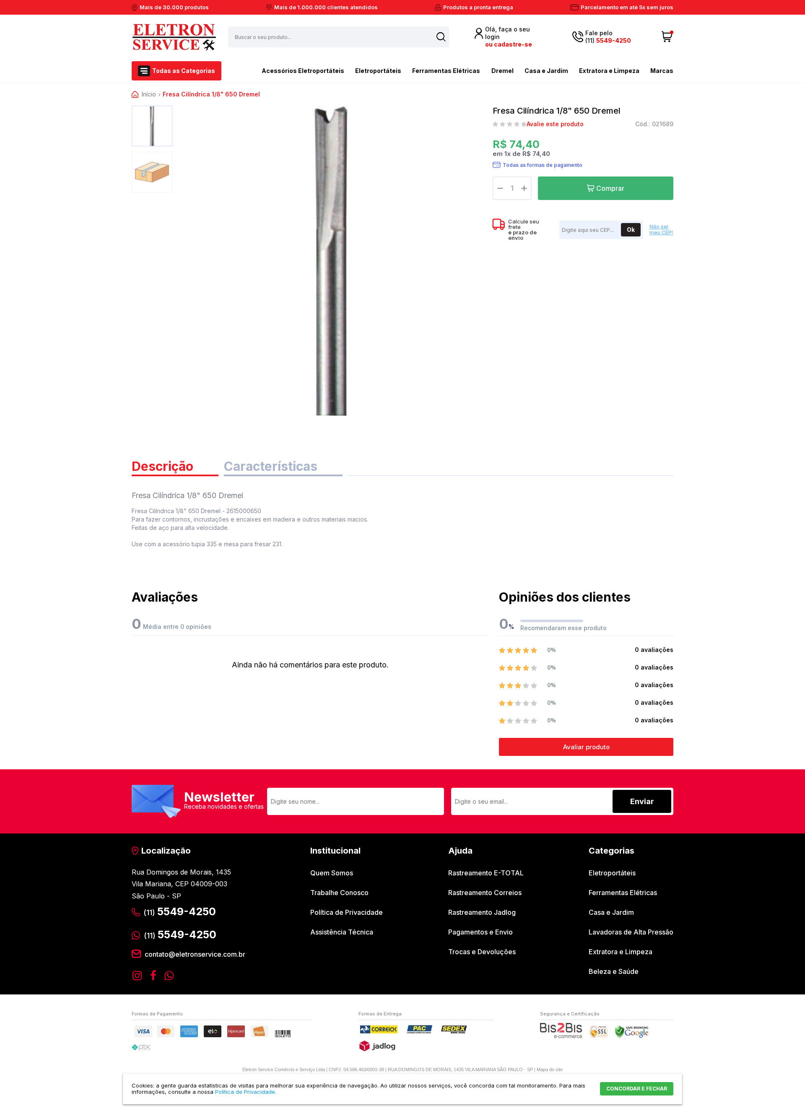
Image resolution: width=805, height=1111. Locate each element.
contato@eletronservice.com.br (195, 954)
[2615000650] (152, 126)
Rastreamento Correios (485, 892)
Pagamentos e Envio (480, 932)
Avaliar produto (586, 747)
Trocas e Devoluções (482, 951)
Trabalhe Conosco (339, 892)
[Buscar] (441, 36)
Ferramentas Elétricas (446, 70)
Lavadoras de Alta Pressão (631, 932)
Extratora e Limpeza (609, 70)
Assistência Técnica (341, 932)
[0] (667, 37)
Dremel (502, 70)
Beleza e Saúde (614, 971)
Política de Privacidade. (245, 1091)
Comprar (610, 188)
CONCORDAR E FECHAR (636, 1088)
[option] (152, 126)
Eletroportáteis (378, 70)
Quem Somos (331, 873)
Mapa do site (550, 1069)
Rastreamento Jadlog (482, 912)
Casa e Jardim (546, 70)
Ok (631, 229)
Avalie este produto (555, 124)
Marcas (661, 70)
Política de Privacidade (346, 912)
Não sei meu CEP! (661, 230)
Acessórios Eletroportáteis (303, 70)
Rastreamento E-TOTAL (486, 873)
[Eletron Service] (174, 37)
